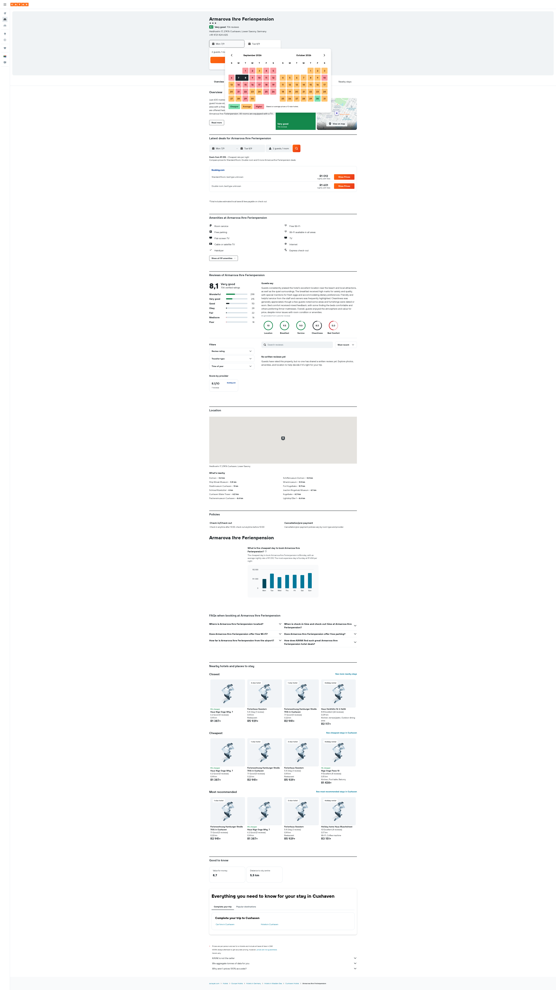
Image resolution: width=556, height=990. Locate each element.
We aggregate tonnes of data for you (230, 963)
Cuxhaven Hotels (292, 983)
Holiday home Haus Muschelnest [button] (336, 826)
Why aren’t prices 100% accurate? (229, 968)
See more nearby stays (346, 674)
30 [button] (252, 98)
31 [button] (324, 98)
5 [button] (273, 70)
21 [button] (238, 91)
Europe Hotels (237, 983)
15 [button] (245, 84)
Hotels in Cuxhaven (269, 924)
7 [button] (238, 77)
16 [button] (252, 84)
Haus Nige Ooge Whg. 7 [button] (221, 712)
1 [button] (245, 70)
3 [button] (259, 70)
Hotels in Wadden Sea (273, 983)
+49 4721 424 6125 (218, 34)
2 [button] (252, 70)
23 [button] (252, 91)
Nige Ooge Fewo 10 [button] (330, 770)
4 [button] (266, 70)
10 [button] (259, 77)
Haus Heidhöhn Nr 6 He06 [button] (333, 709)
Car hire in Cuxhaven (225, 924)
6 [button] (231, 77)
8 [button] (245, 77)
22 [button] (245, 91)
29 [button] (245, 98)
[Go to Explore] (5, 34)
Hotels (225, 983)
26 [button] (273, 91)
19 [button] (273, 84)
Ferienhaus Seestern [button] (257, 709)
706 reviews (233, 27)
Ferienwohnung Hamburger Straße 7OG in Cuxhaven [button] (300, 710)
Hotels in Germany (253, 983)
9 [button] (252, 77)
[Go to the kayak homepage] (19, 4)
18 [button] (266, 84)
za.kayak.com (214, 983)
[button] (5, 4)
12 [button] (273, 77)
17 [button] (259, 84)
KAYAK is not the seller (223, 958)
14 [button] (238, 84)
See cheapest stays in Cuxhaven (341, 732)
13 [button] (232, 84)
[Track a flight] (5, 40)
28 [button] (238, 98)
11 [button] (266, 77)
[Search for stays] (5, 19)
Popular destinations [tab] (246, 906)
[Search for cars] (5, 25)
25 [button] (266, 91)
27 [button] (231, 98)
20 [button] (231, 91)
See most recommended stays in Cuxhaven (336, 791)
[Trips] (5, 48)
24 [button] (259, 91)
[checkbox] (223, 385)
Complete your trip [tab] (223, 906)
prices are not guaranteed (267, 950)
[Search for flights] (5, 13)
